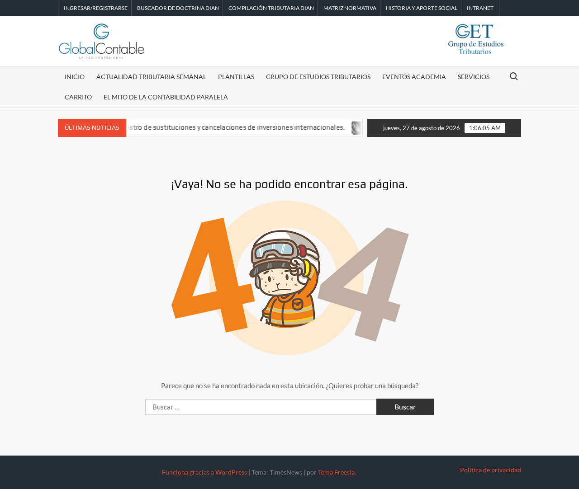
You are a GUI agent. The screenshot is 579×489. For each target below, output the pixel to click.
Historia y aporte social (421, 8)
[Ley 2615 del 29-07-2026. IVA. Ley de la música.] (353, 127)
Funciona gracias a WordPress (204, 472)
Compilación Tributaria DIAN (271, 8)
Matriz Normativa (349, 8)
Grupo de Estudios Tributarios (318, 76)
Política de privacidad (490, 470)
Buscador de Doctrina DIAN (178, 8)
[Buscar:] (261, 407)
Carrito (78, 97)
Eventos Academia (414, 76)
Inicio (75, 76)
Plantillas (236, 76)
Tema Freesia (336, 472)
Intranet (480, 8)
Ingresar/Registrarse (96, 8)
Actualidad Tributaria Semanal (151, 76)
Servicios (473, 76)
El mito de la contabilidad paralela (166, 97)
